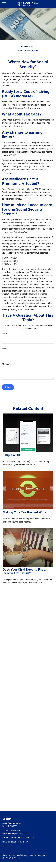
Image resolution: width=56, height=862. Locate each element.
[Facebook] (4, 846)
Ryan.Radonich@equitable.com (15, 842)
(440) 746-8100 (14, 823)
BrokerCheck (14, 858)
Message (6, 364)
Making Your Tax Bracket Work (24, 512)
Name (4, 333)
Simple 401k (11, 455)
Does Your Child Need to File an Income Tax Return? (25, 571)
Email (4, 348)
